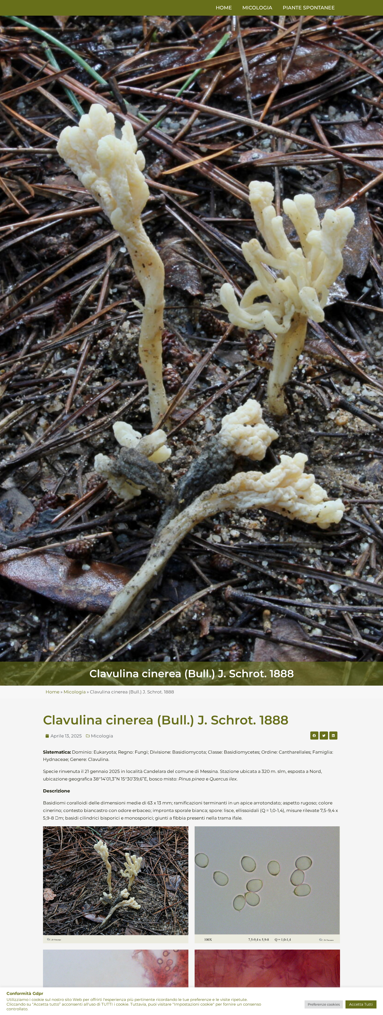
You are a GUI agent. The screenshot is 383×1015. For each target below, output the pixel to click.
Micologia (257, 7)
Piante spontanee (309, 7)
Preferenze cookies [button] (324, 1004)
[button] (314, 735)
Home (224, 7)
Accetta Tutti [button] (361, 1004)
